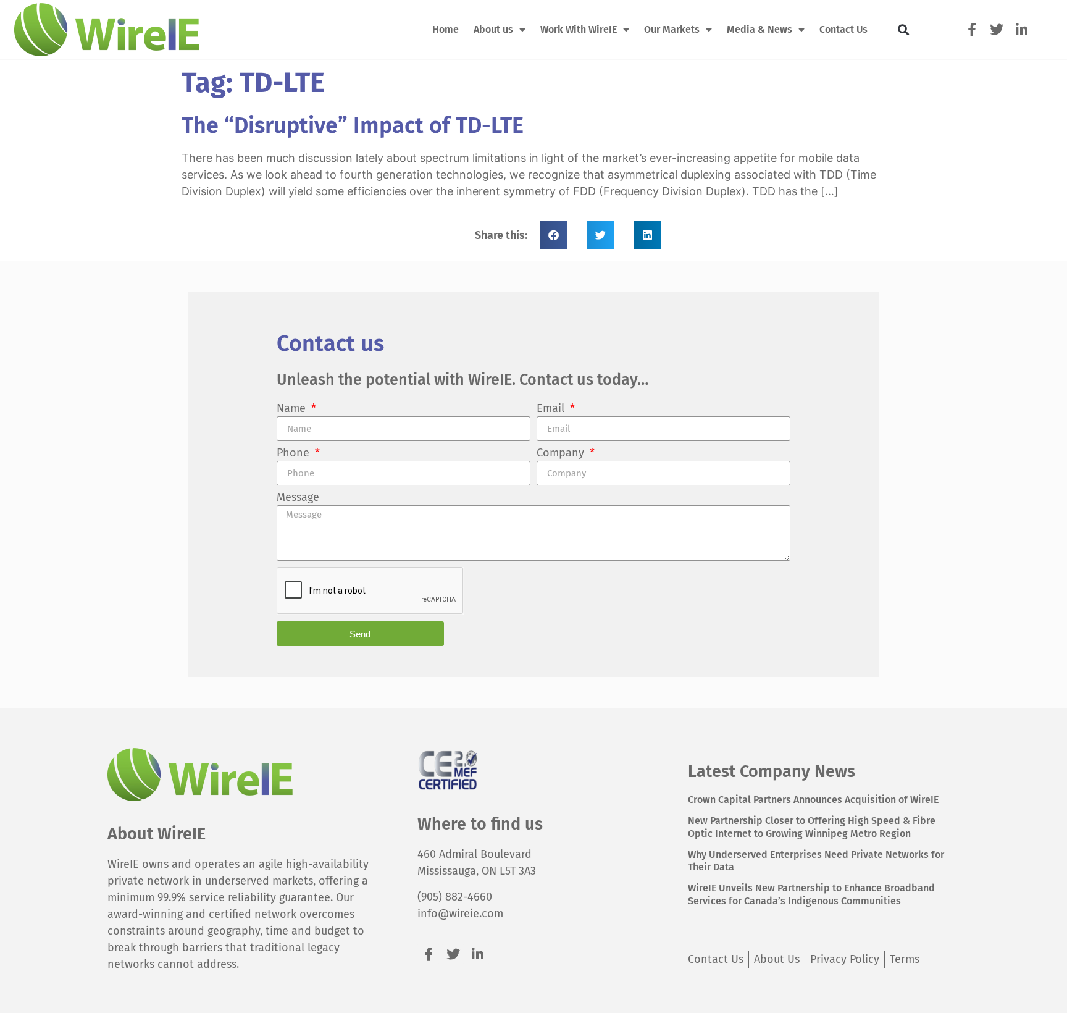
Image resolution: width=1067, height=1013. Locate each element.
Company (562, 453)
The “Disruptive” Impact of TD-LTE (353, 125)
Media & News (759, 29)
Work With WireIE (578, 29)
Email (552, 409)
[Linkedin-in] (1021, 29)
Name (293, 409)
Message (298, 498)
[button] (903, 30)
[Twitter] (997, 29)
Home (445, 29)
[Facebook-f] (971, 29)
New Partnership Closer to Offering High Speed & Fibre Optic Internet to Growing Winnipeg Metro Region (811, 827)
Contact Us (843, 29)
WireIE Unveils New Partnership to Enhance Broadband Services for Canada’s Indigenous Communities (811, 894)
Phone (294, 453)
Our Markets (672, 29)
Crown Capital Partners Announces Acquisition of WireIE (813, 799)
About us (493, 29)
